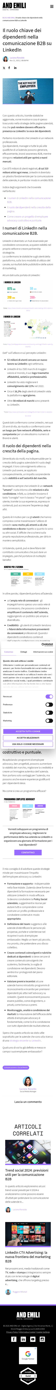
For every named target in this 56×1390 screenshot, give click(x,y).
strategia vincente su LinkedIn (25, 1040)
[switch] (49, 705)
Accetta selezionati (28, 738)
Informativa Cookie (27, 1332)
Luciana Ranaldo (17, 57)
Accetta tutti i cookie (28, 731)
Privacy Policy (12, 1332)
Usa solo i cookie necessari (28, 744)
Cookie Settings (43, 1332)
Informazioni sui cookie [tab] (43, 652)
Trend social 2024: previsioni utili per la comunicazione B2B (26, 1174)
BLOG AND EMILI (9, 17)
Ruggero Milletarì (20, 1291)
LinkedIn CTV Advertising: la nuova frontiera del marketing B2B (28, 1256)
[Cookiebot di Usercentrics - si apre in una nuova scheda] (41, 644)
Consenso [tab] (8, 652)
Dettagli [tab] (23, 652)
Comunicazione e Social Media (16, 1067)
